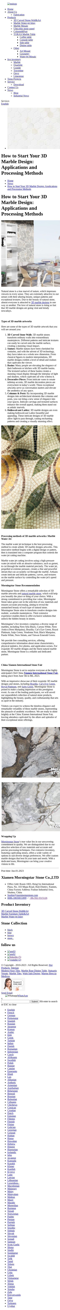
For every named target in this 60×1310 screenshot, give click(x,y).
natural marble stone (31, 593)
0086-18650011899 (16, 898)
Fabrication (19, 14)
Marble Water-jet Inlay (24, 23)
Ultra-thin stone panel (24, 28)
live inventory (14, 59)
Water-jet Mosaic (28, 56)
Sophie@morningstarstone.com (22, 895)
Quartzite (18, 65)
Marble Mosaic (21, 26)
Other (16, 48)
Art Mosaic (25, 51)
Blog (16, 93)
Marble (17, 62)
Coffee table (26, 37)
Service (11, 81)
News (10, 90)
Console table (26, 40)
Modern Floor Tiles (10, 970)
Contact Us (12, 87)
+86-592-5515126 (38, 898)
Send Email (6, 993)
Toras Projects (14, 79)
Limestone (19, 76)
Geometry (24, 53)
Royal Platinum (8, 686)
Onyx (16, 73)
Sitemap (15, 968)
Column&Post (20, 31)
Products (11, 17)
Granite (17, 67)
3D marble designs (40, 302)
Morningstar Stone (10, 841)
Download (19, 84)
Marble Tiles (15, 973)
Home (10, 9)
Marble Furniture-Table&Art (15, 914)
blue (9, 932)
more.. (10, 938)
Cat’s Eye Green (47, 684)
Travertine (18, 70)
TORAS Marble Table (24, 34)
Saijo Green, (28, 686)
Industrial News (21, 95)
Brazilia (34, 684)
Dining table (26, 45)
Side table (24, 42)
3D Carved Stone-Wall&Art (27, 20)
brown (10, 935)
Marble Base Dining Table (34, 970)
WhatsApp (22, 995)
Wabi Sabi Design (31, 973)
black (10, 930)
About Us (12, 12)
